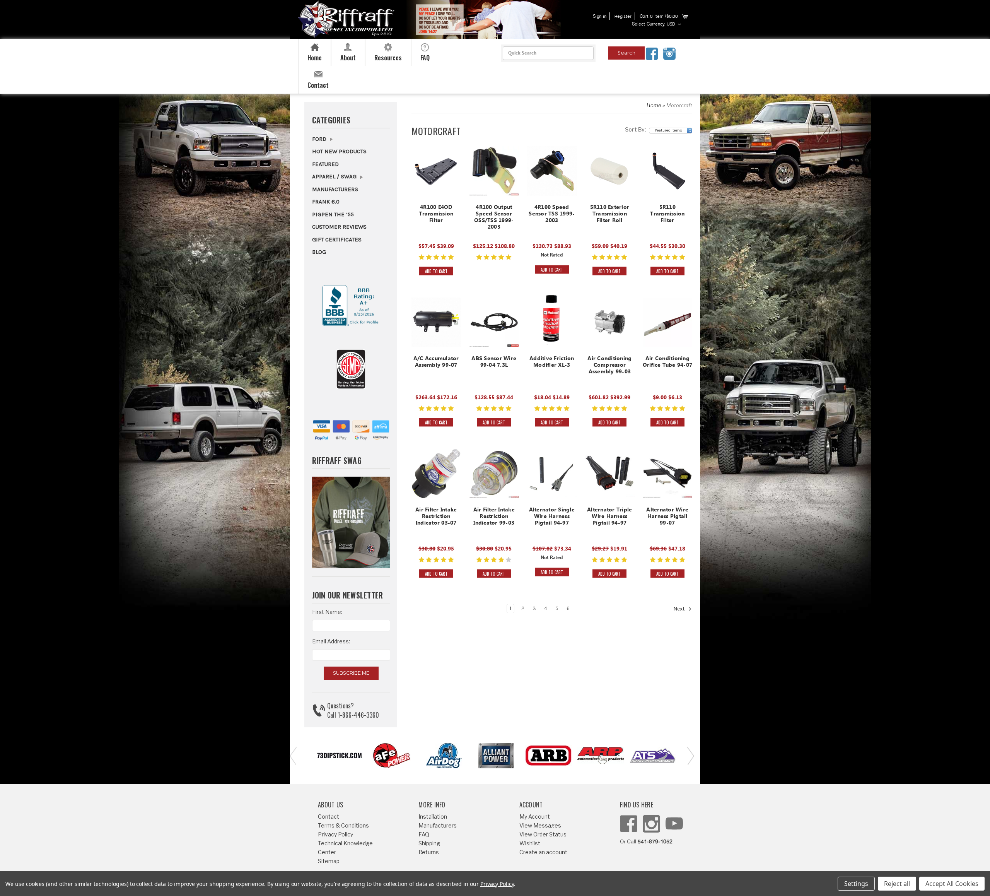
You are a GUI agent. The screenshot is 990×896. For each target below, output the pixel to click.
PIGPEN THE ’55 (333, 214)
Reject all (897, 883)
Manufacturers (335, 189)
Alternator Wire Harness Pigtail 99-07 (667, 517)
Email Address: (331, 641)
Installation (432, 816)
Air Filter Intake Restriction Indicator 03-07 (436, 517)
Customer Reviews (339, 226)
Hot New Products (339, 151)
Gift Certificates (337, 239)
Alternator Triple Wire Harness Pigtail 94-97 (609, 517)
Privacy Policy (335, 834)
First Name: (327, 612)
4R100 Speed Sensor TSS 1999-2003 (552, 214)
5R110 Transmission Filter (667, 214)
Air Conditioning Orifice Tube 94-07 (668, 362)
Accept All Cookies (951, 883)
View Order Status (543, 834)
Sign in (599, 17)
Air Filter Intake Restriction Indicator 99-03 (494, 517)
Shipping (429, 843)
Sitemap (329, 861)
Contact (328, 816)
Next (679, 609)
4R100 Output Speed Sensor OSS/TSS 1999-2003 (494, 218)
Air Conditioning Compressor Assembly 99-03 (609, 365)
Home (654, 105)
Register (623, 17)
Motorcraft (679, 105)
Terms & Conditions (343, 825)
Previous (292, 755)
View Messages (540, 825)
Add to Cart (436, 271)
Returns (428, 852)
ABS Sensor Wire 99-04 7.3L (493, 362)
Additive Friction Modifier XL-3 (551, 362)
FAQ (423, 834)
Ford (320, 138)
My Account (534, 816)
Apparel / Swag (335, 176)
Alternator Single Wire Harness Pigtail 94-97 (552, 517)
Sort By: (635, 129)
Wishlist (529, 843)
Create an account (543, 852)
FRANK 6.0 (326, 201)
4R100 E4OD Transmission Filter (436, 214)
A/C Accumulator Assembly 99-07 (436, 362)
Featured (325, 164)
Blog (319, 251)
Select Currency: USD (654, 24)
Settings (856, 883)
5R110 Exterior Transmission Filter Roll (610, 214)
